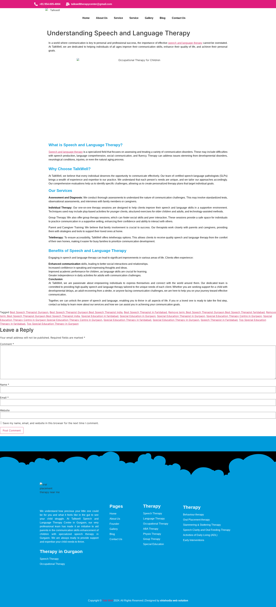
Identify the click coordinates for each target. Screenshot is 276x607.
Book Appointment (217, 18)
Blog (162, 18)
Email (4, 397)
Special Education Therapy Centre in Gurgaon (234, 316)
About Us (101, 18)
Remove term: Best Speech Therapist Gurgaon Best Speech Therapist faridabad (216, 312)
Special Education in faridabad (99, 316)
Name (4, 384)
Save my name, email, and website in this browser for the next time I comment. (51, 423)
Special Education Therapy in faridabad (127, 319)
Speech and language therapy (66, 152)
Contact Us (178, 18)
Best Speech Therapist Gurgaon (29, 312)
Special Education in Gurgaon (138, 316)
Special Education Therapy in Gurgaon (176, 319)
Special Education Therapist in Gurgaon (181, 316)
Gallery (149, 18)
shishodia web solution (174, 600)
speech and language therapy (185, 43)
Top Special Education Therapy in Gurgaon (53, 323)
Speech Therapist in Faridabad (219, 319)
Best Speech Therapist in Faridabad (145, 312)
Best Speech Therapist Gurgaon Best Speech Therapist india (86, 312)
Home (86, 18)
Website (5, 410)
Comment (7, 344)
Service (118, 18)
